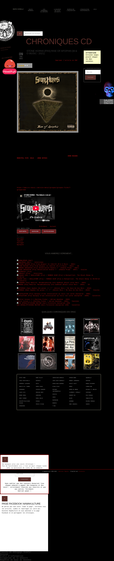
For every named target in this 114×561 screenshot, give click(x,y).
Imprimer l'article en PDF (66, 60)
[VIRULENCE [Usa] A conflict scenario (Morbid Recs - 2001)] (92, 361)
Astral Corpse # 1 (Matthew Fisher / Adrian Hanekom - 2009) (43, 301)
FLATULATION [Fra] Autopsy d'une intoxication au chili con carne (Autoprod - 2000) (53, 296)
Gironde (71, 401)
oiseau (38, 401)
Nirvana (88, 380)
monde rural (22, 395)
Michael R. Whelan (91, 389)
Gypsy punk (22, 377)
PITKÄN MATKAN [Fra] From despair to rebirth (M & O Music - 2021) (45, 266)
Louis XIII (22, 392)
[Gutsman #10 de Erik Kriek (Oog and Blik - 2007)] (70, 361)
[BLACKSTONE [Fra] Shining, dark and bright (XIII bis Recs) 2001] (48, 361)
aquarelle (88, 377)
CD (78, 266)
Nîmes (70, 386)
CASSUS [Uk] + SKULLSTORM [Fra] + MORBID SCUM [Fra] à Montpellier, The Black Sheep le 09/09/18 (58, 279)
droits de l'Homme (24, 386)
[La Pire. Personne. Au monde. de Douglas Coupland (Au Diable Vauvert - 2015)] (70, 344)
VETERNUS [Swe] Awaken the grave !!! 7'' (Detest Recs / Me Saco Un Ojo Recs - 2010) (53, 290)
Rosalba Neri (39, 392)
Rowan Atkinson (90, 383)
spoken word (72, 377)
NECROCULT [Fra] (23, 273)
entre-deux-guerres (58, 383)
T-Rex (54, 405)
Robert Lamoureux (74, 380)
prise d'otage (40, 404)
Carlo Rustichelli (24, 380)
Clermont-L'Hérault (74, 392)
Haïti (37, 383)
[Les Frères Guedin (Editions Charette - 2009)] (48, 326)
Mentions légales (64, 471)
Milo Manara (89, 395)
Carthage (88, 392)
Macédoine (55, 400)
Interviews (39, 262)
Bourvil (55, 403)
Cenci (54, 397)
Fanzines (76, 301)
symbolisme (89, 386)
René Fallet (39, 377)
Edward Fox (72, 395)
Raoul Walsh (39, 398)
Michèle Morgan (90, 401)
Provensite (82, 471)
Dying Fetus (56, 386)
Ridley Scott (73, 383)
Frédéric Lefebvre (24, 383)
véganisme (22, 405)
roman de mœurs (73, 389)
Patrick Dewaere (40, 389)
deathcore (35, 231)
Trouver (90, 77)
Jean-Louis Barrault (58, 380)
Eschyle (55, 394)
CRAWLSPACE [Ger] (24, 262)
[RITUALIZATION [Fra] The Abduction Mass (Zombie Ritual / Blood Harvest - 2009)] (27, 326)
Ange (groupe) (73, 404)
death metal (22, 231)
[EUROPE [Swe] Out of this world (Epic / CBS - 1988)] (70, 326)
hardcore (38, 395)
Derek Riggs (39, 386)
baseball (38, 380)
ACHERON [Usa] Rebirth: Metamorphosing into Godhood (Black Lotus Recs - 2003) (51, 284)
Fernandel (22, 389)
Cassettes (96, 296)
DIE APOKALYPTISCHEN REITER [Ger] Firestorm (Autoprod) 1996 (43, 305)
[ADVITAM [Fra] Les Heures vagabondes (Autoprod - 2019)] (92, 344)
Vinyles (84, 270)
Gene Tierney (23, 398)
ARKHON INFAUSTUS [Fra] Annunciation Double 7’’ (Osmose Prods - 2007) (47, 270)
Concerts (23, 281)
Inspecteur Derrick (58, 377)
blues (70, 398)
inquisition (89, 398)
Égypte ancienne (49, 231)
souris (88, 404)
